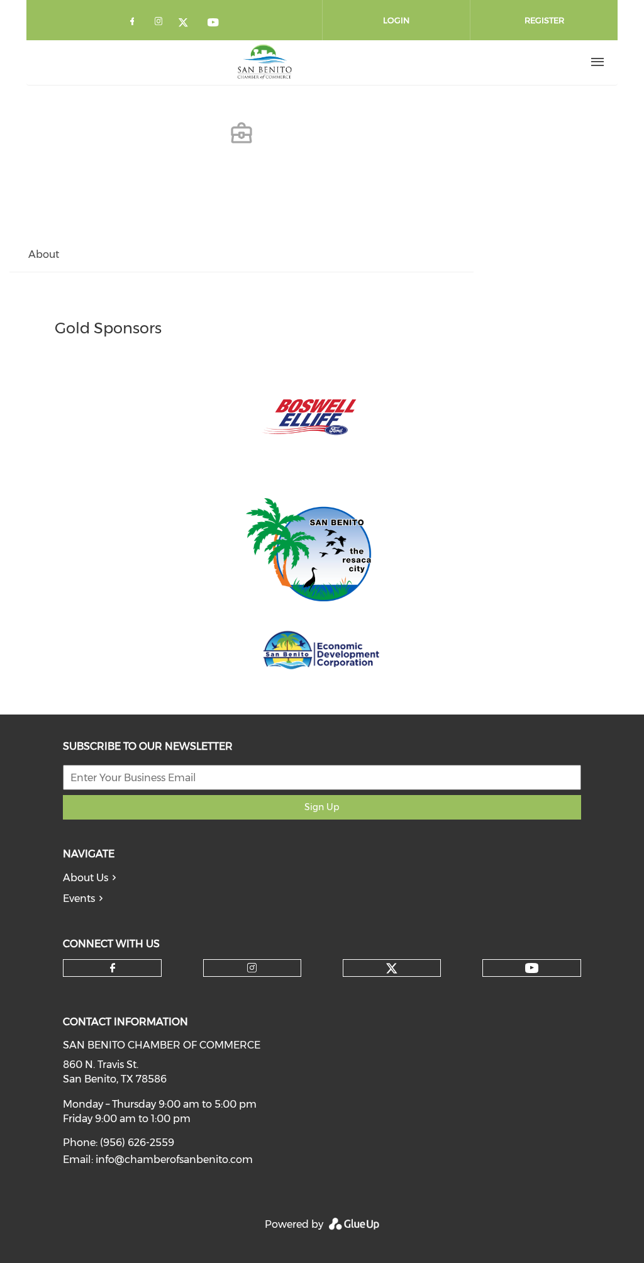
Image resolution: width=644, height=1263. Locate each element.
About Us (85, 878)
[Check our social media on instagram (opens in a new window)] (161, 24)
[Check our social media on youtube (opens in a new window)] (213, 24)
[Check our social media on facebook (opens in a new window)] (134, 24)
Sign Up (321, 807)
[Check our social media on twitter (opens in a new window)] (187, 24)
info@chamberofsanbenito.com (174, 1160)
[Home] (265, 62)
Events (79, 898)
